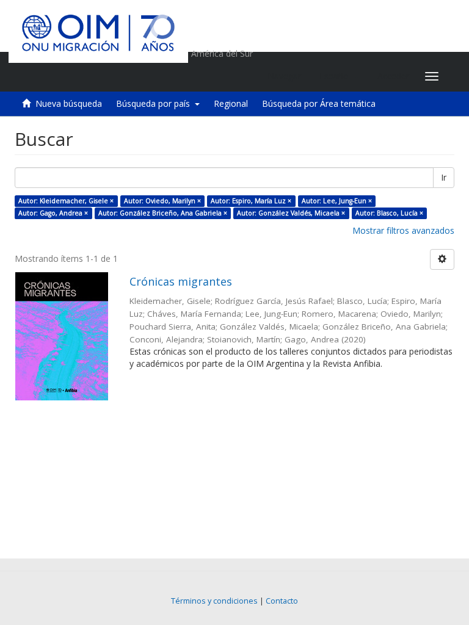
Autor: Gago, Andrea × (53, 213)
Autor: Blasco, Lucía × (389, 213)
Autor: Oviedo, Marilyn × (162, 201)
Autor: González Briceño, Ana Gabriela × (162, 213)
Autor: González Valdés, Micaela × (291, 213)
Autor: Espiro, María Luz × (251, 201)
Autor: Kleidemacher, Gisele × (66, 201)
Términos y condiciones (214, 601)
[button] (339, 76)
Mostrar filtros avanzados (403, 230)
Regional (231, 103)
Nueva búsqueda (68, 103)
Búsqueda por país (155, 103)
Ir (443, 177)
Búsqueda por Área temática (319, 103)
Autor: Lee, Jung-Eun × (337, 201)
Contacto (282, 601)
